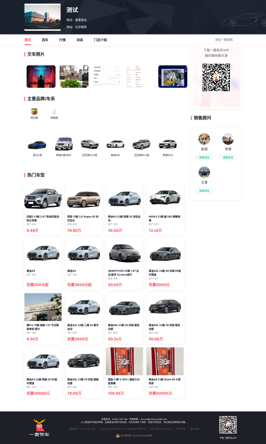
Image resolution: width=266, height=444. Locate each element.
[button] (181, 76)
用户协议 (181, 429)
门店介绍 (100, 40)
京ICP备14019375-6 (161, 429)
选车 (45, 40)
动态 (80, 40)
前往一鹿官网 (224, 39)
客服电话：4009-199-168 (82, 429)
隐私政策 (194, 429)
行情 (62, 40)
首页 (27, 40)
